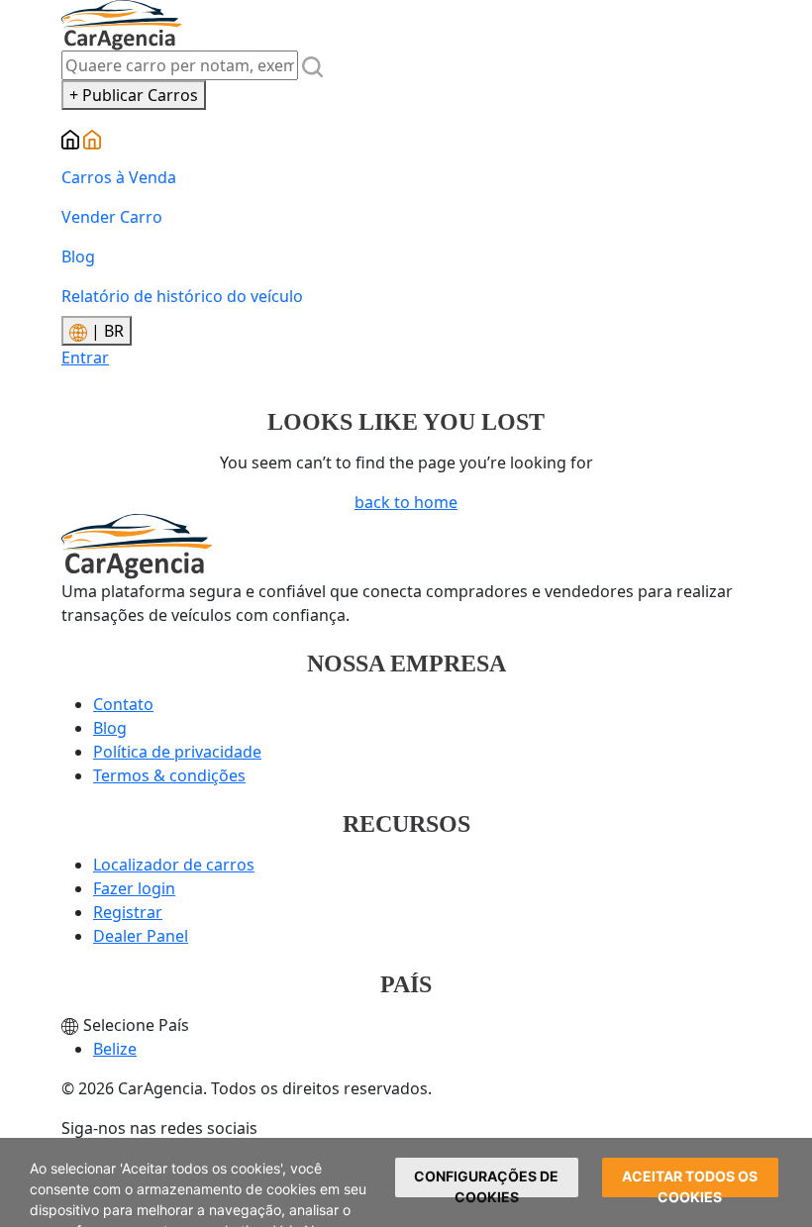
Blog (78, 256)
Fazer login (134, 888)
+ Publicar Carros (133, 95)
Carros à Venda (118, 177)
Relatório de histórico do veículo (182, 296)
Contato (123, 704)
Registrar (127, 912)
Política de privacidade (177, 752)
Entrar (85, 357)
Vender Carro (111, 217)
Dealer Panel (140, 936)
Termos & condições (169, 775)
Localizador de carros (173, 864)
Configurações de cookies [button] (486, 1182)
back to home (406, 502)
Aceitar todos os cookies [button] (690, 1182)
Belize (115, 1049)
